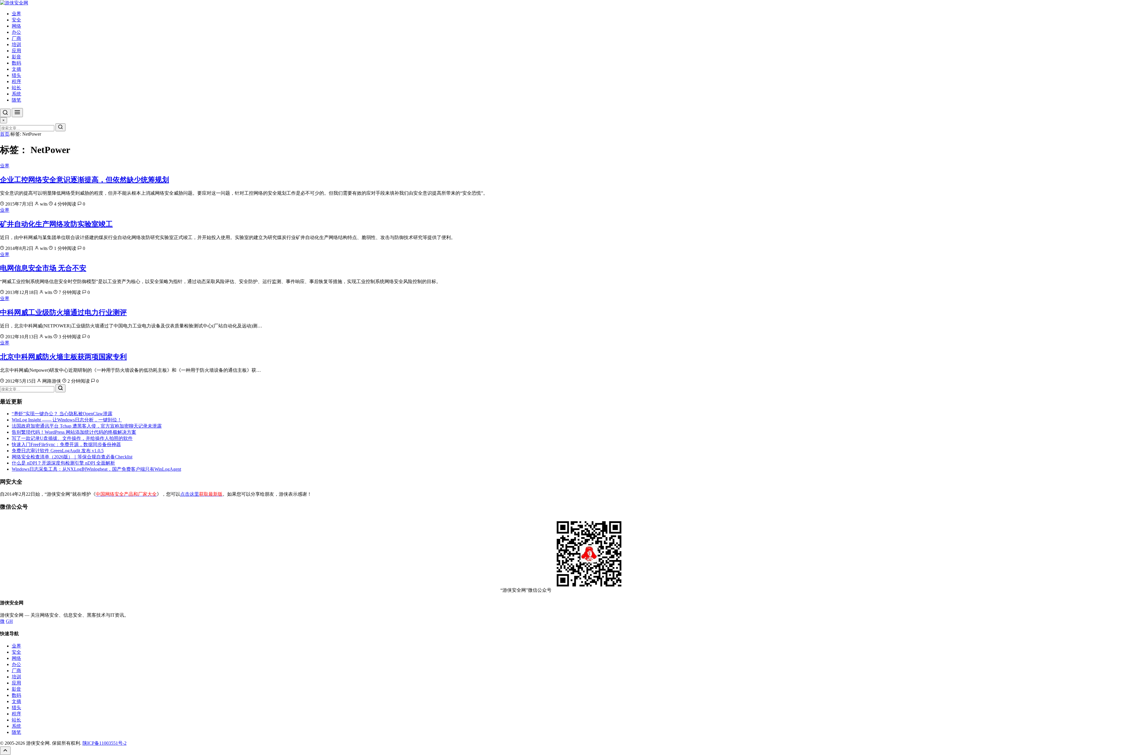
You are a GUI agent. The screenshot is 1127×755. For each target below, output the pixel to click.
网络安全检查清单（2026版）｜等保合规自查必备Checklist (72, 456)
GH (9, 621)
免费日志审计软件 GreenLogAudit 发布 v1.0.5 (58, 450)
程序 (16, 81)
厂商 (16, 38)
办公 (16, 32)
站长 (16, 87)
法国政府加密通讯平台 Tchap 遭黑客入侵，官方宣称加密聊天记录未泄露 (87, 425)
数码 (16, 62)
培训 (16, 44)
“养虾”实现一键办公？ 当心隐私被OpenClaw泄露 (62, 413)
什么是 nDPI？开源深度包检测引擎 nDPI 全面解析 (63, 462)
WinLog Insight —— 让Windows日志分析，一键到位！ (67, 419)
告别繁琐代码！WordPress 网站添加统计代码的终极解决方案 (74, 432)
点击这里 (201, 494)
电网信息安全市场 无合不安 (43, 268)
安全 (16, 19)
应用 (16, 50)
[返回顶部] (5, 750)
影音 (16, 56)
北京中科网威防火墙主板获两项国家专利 (63, 357)
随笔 (16, 99)
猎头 (16, 75)
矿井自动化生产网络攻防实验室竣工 (56, 224)
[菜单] (17, 112)
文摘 (16, 69)
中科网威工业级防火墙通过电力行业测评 (63, 312)
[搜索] (5, 113)
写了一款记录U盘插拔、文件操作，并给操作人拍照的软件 (72, 438)
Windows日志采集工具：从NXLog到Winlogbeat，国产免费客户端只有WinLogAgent (96, 469)
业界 (16, 13)
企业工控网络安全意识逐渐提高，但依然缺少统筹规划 (84, 180)
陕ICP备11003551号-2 (104, 743)
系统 (16, 93)
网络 (16, 25)
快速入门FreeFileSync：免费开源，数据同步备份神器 (66, 444)
